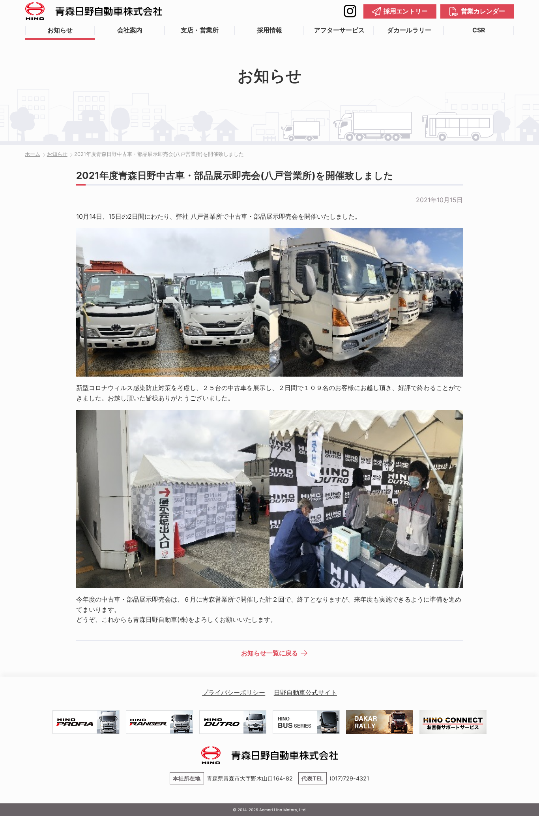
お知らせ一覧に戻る (269, 653)
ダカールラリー (409, 30)
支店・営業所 (200, 30)
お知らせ (60, 30)
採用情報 (269, 30)
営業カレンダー (483, 11)
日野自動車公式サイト (305, 692)
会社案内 (129, 30)
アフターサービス (339, 30)
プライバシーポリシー (233, 692)
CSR (478, 30)
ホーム (32, 154)
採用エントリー (406, 11)
